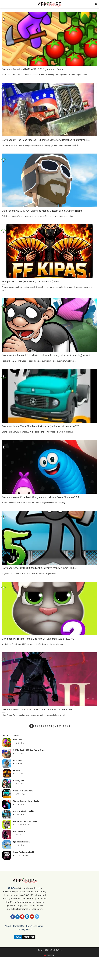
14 (61, 726)
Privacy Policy (25, 929)
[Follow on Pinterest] (22, 916)
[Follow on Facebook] (12, 916)
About (8, 926)
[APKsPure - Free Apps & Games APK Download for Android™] (49, 4)
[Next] (67, 726)
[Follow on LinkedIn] (27, 916)
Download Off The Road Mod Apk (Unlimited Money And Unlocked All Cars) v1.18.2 (46, 139)
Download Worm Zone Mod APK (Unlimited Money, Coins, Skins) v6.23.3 (40, 497)
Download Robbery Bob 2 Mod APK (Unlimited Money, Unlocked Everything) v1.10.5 (46, 355)
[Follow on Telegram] (37, 916)
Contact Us (18, 926)
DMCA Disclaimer (34, 926)
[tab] (5, 735)
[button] (3, 4)
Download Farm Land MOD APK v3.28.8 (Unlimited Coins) (33, 69)
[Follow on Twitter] (17, 916)
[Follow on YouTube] (32, 916)
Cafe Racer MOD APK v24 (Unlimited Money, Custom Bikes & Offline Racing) (42, 210)
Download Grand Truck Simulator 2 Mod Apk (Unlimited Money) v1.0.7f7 (40, 426)
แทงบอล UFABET (49, 943)
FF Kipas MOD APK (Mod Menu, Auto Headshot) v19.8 (31, 281)
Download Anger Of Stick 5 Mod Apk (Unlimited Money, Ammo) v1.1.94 (39, 567)
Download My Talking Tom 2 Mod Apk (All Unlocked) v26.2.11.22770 (38, 638)
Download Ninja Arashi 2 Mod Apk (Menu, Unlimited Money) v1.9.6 (37, 709)
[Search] (96, 4)
